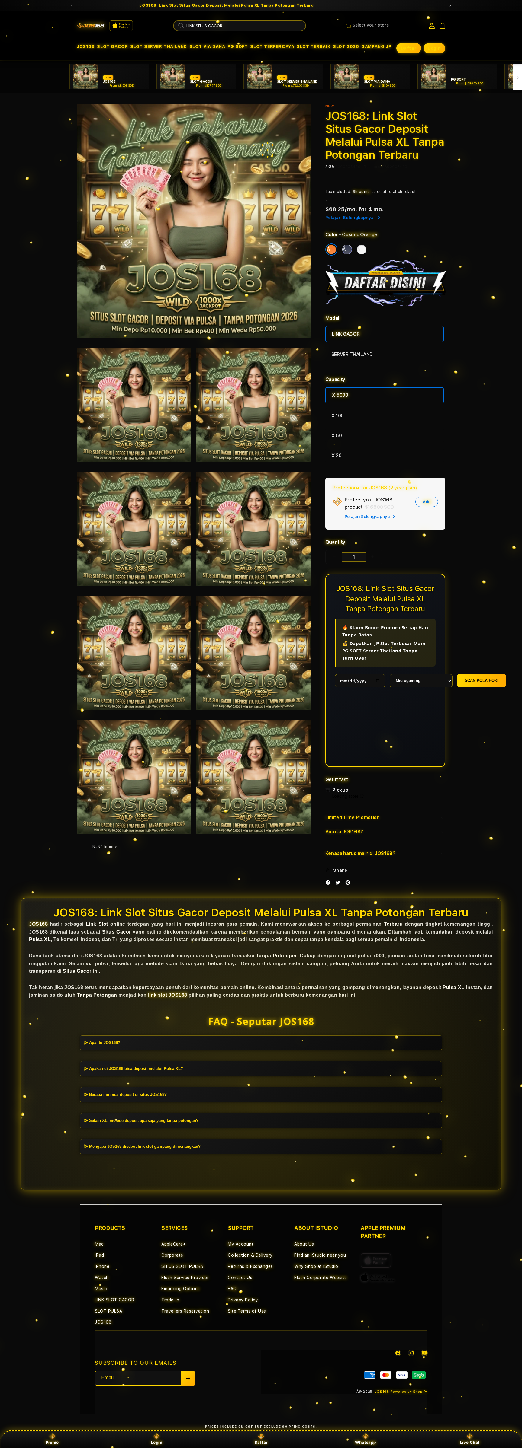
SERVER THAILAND (352, 354)
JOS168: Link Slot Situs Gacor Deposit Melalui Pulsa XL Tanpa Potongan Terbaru (226, 5)
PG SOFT (237, 46)
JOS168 (86, 46)
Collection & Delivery (250, 1255)
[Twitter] (339, 884)
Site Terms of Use (247, 1311)
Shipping (361, 191)
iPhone (102, 1266)
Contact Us (240, 1277)
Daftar (261, 1442)
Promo (52, 1442)
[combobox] (239, 25)
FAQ (232, 1288)
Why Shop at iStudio (316, 1266)
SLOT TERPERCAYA (272, 46)
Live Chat (470, 1442)
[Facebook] (329, 884)
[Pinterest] (349, 884)
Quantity (335, 542)
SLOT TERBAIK (313, 46)
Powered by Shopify (408, 1392)
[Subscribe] (188, 1378)
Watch (102, 1277)
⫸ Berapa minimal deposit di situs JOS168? (125, 1094)
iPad (99, 1255)
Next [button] (450, 5)
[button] (86, 46)
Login (157, 1442)
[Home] (91, 26)
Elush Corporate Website (320, 1277)
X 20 (336, 455)
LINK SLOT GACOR (114, 1299)
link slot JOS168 (167, 995)
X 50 (336, 435)
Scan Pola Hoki (481, 680)
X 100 (337, 415)
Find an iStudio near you (320, 1255)
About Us (304, 1244)
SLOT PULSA (108, 1311)
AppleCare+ (173, 1244)
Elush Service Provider (185, 1277)
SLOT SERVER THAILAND (158, 46)
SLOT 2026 (346, 46)
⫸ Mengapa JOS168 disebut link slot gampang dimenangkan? (142, 1146)
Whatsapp (365, 1442)
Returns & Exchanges (250, 1266)
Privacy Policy (243, 1299)
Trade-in (170, 1299)
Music (101, 1288)
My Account (240, 1244)
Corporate (172, 1255)
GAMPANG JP (376, 46)
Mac (99, 1244)
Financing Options (180, 1288)
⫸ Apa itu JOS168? (102, 1042)
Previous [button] (72, 5)
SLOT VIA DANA (207, 46)
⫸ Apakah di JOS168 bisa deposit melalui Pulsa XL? (133, 1068)
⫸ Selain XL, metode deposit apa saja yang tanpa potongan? (141, 1120)
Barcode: (372, 167)
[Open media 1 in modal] (194, 221)
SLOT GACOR (112, 46)
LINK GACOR (346, 334)
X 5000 (340, 395)
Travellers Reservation (185, 1311)
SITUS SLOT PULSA (182, 1266)
